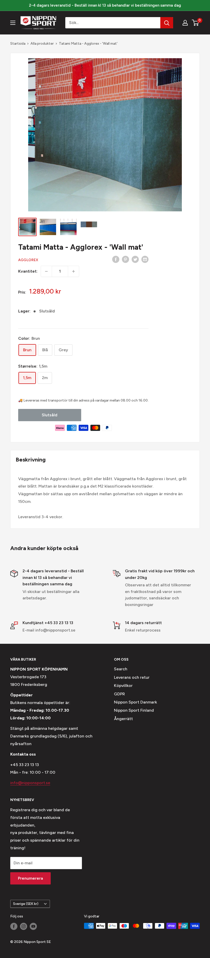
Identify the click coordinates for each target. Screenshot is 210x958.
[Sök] (166, 22)
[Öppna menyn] (12, 23)
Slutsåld (49, 415)
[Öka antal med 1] (73, 271)
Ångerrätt (123, 718)
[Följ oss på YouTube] (33, 926)
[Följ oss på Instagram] (23, 926)
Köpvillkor (123, 685)
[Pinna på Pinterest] (125, 259)
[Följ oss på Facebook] (13, 926)
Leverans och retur (132, 677)
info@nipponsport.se (30, 782)
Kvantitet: (28, 271)
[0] (195, 23)
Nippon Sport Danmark (135, 702)
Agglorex (28, 260)
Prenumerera (30, 878)
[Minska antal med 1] (46, 271)
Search (120, 668)
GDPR (119, 694)
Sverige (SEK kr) (25, 904)
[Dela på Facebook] (115, 259)
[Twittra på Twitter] (135, 259)
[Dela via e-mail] (145, 259)
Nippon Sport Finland (134, 710)
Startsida (17, 43)
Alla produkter (42, 43)
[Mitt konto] (185, 23)
